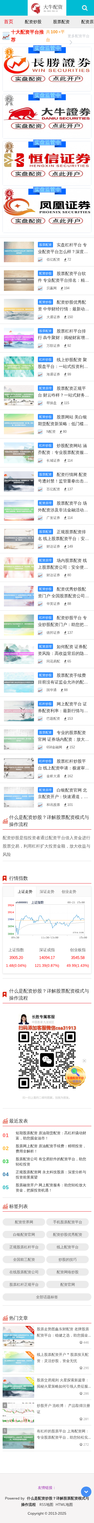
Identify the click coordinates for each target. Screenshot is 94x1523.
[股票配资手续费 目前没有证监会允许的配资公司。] (19, 681)
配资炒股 (33, 21)
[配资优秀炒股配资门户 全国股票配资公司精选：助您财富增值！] (19, 595)
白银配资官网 (24, 1234)
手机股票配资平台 (67, 1221)
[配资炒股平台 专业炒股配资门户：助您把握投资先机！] (19, 624)
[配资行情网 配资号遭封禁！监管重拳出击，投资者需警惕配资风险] (19, 481)
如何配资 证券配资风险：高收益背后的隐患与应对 (63, 653)
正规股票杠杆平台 (24, 1246)
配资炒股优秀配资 (67, 1234)
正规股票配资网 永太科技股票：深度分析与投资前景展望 (51, 1174)
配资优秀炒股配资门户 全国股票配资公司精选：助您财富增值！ (63, 595)
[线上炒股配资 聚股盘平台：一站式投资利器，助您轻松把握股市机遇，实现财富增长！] (19, 366)
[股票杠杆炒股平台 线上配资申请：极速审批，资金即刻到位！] (19, 768)
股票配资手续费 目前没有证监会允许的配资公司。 (63, 682)
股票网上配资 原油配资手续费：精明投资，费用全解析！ (51, 1148)
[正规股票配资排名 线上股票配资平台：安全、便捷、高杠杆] (19, 538)
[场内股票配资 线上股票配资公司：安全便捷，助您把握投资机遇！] (19, 567)
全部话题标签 (47, 1296)
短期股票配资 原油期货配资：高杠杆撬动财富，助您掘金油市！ (51, 1135)
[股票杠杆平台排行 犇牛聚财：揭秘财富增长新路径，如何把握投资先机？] (19, 337)
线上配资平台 (68, 1246)
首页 (8, 21)
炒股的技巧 (67, 1259)
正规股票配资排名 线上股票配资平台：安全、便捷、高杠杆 (62, 538)
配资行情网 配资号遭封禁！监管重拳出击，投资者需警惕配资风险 (63, 481)
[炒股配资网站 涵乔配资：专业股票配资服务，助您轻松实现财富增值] (19, 452)
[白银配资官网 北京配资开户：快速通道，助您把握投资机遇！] (19, 796)
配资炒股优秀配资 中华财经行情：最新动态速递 (63, 308)
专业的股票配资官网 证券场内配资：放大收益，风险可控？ (63, 739)
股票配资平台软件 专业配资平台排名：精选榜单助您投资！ (63, 280)
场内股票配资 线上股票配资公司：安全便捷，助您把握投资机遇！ (62, 567)
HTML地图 (64, 1504)
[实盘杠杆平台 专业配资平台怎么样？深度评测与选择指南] (19, 251)
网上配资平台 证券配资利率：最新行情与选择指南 (63, 710)
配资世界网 (24, 1221)
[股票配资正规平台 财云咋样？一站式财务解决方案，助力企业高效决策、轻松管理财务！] (19, 394)
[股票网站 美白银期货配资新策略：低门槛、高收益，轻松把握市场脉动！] (19, 423)
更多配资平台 (79, 35)
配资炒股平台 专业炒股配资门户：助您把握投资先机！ (63, 624)
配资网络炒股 (68, 1271)
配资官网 (67, 1284)
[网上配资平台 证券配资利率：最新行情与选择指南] (19, 710)
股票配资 (61, 21)
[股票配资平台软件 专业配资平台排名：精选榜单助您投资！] (19, 280)
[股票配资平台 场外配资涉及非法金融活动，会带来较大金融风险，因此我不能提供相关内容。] (19, 509)
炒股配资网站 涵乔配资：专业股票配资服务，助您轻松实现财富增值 (63, 452)
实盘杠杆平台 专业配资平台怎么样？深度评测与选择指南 (63, 251)
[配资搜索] (84, 8)
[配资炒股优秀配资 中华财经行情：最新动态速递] (19, 308)
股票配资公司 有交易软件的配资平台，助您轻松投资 (51, 1161)
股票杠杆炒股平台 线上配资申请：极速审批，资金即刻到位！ (62, 768)
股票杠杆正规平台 (24, 1284)
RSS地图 (46, 1504)
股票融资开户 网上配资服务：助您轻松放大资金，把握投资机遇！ (51, 1187)
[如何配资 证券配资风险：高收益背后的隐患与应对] (19, 653)
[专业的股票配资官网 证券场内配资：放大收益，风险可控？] (19, 739)
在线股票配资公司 (24, 1271)
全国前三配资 (24, 1259)
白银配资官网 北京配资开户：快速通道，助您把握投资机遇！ (63, 796)
